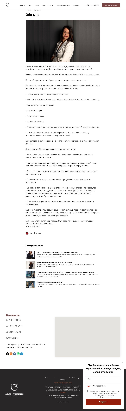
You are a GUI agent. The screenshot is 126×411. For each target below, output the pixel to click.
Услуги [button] (21, 5)
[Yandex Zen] (7, 353)
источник (63, 392)
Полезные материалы (63, 5)
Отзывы (36, 5)
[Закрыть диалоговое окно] (122, 362)
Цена (29, 5)
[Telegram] (21, 353)
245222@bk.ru (12, 338)
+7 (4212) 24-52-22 (14, 326)
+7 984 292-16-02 (13, 332)
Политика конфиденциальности (63, 383)
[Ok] (11, 353)
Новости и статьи (47, 5)
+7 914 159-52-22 (13, 320)
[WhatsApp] (18, 353)
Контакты (76, 5)
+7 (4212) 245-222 (92, 5)
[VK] (14, 353)
